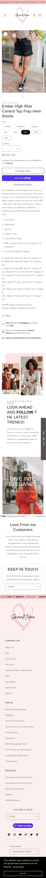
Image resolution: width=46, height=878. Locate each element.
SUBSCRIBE (23, 462)
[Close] (41, 436)
